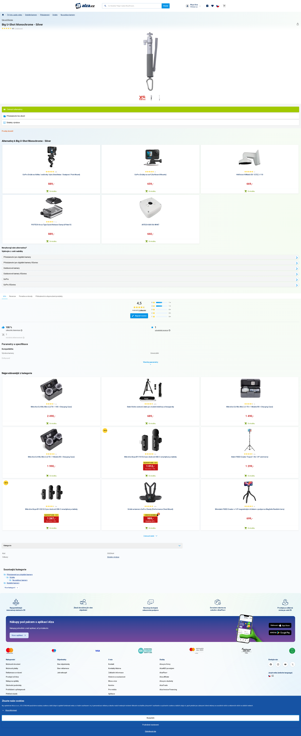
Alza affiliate (164, 677)
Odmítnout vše (150, 731)
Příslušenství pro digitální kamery (17, 257)
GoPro (6, 279)
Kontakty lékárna (114, 668)
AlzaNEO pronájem (167, 668)
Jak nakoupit (62, 673)
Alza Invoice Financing (168, 689)
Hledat (165, 6)
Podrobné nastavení (150, 725)
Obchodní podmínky (13, 685)
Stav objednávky (63, 664)
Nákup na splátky (12, 681)
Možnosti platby (12, 668)
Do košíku (53, 191)
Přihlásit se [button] (194, 7)
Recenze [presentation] (12, 296)
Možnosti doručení (13, 664)
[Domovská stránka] (3, 15)
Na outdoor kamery (68, 15)
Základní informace (115, 673)
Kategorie (7, 545)
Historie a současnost (116, 677)
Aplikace (111, 694)
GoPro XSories (10, 285)
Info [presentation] (4, 296)
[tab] (5, 296)
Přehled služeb (11, 694)
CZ (273, 676)
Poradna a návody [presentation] (25, 296)
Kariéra (111, 685)
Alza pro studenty (166, 681)
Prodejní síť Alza (12, 677)
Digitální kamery (31, 15)
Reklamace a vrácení (14, 673)
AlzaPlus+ (163, 673)
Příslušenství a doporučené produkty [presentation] (49, 296)
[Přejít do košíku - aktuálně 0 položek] (224, 5)
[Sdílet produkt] (297, 24)
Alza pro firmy (165, 664)
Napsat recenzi (141, 316)
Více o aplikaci (17, 635)
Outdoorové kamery (12, 268)
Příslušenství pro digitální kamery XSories (21, 262)
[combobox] (132, 5)
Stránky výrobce (13, 122)
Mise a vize (112, 681)
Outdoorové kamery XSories (15, 274)
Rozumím (150, 718)
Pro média (112, 689)
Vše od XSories (7, 20)
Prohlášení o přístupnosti (15, 689)
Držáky (55, 15)
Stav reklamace (63, 668)
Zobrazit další (148, 536)
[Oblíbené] (212, 5)
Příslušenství (45, 15)
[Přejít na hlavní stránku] (85, 6)
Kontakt (111, 664)
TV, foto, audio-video (14, 15)
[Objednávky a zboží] (207, 5)
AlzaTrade (164, 685)
